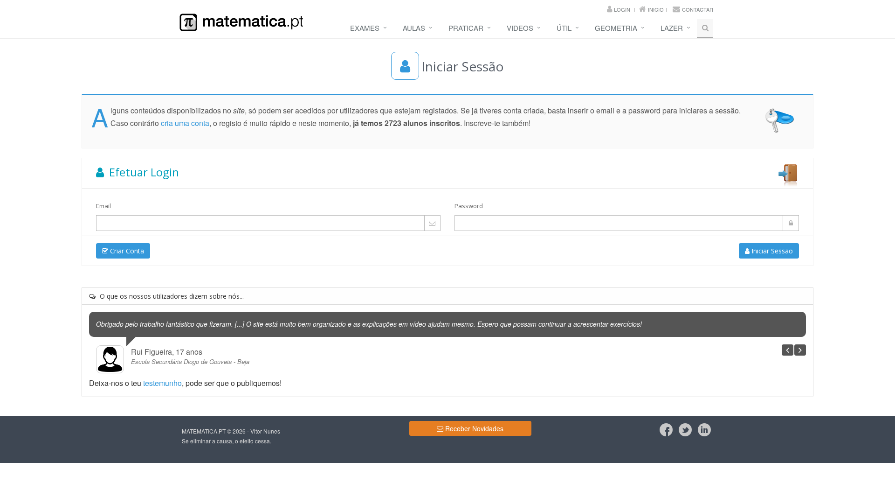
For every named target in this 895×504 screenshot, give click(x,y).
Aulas (414, 28)
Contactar (697, 9)
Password (468, 206)
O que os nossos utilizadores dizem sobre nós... (171, 296)
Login (622, 9)
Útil (564, 28)
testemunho (162, 383)
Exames (364, 28)
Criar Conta (126, 250)
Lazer (672, 28)
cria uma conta (185, 123)
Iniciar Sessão (771, 250)
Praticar (465, 28)
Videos (520, 28)
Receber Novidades (473, 428)
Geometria (616, 28)
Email (103, 206)
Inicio (656, 9)
